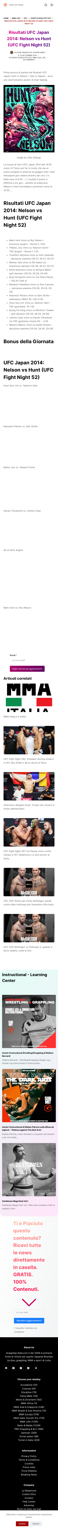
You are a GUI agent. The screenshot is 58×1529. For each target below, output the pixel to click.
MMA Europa (26, 1414)
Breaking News (29, 1474)
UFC (44, 58)
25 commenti (29, 60)
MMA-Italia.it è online (15, 716)
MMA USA (37, 58)
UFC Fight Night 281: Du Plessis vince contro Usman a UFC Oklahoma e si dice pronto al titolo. (27, 855)
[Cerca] (46, 5)
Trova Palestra (29, 1470)
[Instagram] (21, 1368)
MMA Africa (27, 1403)
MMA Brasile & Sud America (26, 1410)
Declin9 (36, 1524)
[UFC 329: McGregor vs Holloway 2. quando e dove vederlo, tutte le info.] (29, 928)
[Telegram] (35, 1368)
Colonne (26, 1388)
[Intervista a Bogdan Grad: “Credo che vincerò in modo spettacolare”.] (29, 786)
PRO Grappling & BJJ (25, 1429)
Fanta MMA (26, 1396)
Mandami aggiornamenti (29, 1320)
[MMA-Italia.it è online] (29, 698)
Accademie (26, 1384)
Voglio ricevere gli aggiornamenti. (27, 669)
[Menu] (52, 4)
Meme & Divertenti (26, 1399)
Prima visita (29, 1467)
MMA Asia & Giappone (26, 1407)
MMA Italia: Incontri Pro (26, 1418)
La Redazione (29, 1490)
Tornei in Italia (25, 1440)
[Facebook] (6, 1368)
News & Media (25, 1425)
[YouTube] (28, 1368)
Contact (29, 1498)
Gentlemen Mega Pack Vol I (15, 1201)
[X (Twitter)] (13, 1368)
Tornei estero (26, 1436)
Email (13, 655)
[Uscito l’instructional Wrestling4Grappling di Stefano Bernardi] (29, 1021)
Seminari (25, 1432)
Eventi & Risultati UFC (21, 58)
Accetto (22, 1524)
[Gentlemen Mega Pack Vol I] (29, 1169)
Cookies (29, 1463)
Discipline (26, 1392)
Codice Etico (29, 1494)
